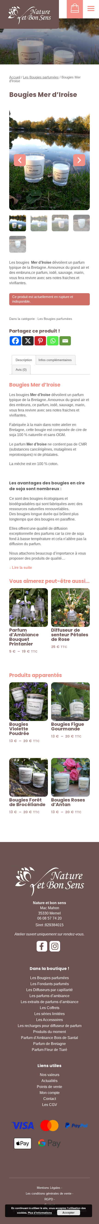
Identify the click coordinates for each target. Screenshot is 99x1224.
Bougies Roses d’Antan (68, 802)
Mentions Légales (48, 1187)
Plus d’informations (40, 1212)
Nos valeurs (49, 1075)
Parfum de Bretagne (49, 1044)
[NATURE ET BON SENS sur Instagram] (56, 948)
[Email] (65, 340)
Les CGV (49, 1105)
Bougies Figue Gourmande (67, 726)
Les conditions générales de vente (48, 1193)
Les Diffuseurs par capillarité (49, 990)
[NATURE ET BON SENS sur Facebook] (43, 948)
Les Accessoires (49, 1020)
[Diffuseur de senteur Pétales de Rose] (70, 607)
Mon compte (50, 1093)
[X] (28, 340)
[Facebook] (15, 340)
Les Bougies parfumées (41, 77)
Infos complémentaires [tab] (55, 360)
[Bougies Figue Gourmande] (70, 701)
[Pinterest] (40, 340)
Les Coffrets (49, 1008)
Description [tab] (24, 360)
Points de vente (49, 1087)
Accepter (68, 1212)
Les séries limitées (49, 1014)
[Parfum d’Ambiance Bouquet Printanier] (28, 607)
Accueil (14, 77)
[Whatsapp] (52, 340)
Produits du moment (49, 1032)
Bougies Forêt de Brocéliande (27, 802)
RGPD (48, 1199)
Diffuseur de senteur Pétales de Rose (69, 635)
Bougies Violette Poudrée (19, 729)
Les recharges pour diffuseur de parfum (50, 1026)
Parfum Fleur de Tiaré (49, 1050)
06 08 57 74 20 (49, 918)
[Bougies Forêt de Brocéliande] (28, 777)
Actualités (49, 1081)
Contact (49, 1099)
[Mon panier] (75, 9)
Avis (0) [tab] (21, 369)
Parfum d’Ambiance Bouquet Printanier (24, 637)
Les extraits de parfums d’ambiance (50, 1002)
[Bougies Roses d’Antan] (70, 777)
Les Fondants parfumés (49, 984)
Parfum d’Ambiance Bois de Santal (49, 1038)
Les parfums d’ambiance (49, 996)
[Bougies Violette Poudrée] (28, 701)
